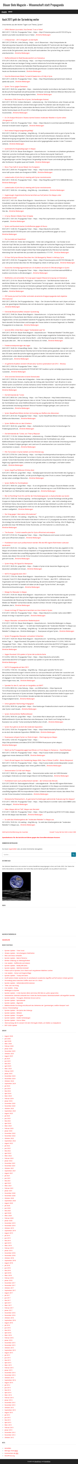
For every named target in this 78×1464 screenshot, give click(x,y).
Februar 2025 (9, 1071)
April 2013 (8, 1422)
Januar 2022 (8, 1161)
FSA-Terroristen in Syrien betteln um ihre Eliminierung (24, 452)
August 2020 (9, 1203)
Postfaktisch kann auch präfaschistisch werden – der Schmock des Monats (31, 781)
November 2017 (10, 1285)
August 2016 (9, 1323)
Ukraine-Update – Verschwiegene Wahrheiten (20, 953)
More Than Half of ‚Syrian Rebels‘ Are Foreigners (22, 167)
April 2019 (8, 1243)
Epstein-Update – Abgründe (14, 1003)
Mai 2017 (8, 1300)
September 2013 (10, 1410)
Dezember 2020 (10, 1193)
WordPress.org (10, 1456)
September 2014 (10, 1380)
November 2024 (10, 1078)
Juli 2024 (7, 1086)
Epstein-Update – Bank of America (16, 958)
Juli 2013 (7, 1415)
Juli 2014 (7, 1385)
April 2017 (8, 1303)
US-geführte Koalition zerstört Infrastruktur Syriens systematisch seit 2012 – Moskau (35, 364)
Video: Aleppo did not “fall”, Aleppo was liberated (22, 809)
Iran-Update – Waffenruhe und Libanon (17, 963)
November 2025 (10, 1051)
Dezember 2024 (10, 1076)
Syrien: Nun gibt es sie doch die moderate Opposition (24, 727)
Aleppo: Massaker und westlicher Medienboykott (22, 620)
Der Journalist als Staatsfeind (15, 239)
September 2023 (10, 1111)
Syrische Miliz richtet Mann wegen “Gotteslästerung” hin (25, 330)
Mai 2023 (8, 1121)
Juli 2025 (7, 1058)
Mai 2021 (8, 1181)
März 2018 (8, 1275)
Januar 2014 (8, 1400)
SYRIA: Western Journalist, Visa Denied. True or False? (24, 29)
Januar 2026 (8, 1049)
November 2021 (10, 1166)
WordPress (37, 1461)
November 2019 (10, 1225)
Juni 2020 (8, 1208)
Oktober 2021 (9, 1168)
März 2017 (8, 1305)
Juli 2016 (7, 1325)
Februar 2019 (9, 1248)
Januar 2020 (8, 1220)
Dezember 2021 (10, 1163)
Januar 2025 (8, 1073)
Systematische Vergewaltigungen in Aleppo (20, 149)
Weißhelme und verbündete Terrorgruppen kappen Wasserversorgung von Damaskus (36, 278)
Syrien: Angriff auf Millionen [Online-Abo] (19, 470)
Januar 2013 (8, 1430)
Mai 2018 (8, 1270)
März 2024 (8, 1096)
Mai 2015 (8, 1360)
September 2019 (10, 1230)
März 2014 (8, 1395)
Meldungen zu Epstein (12, 990)
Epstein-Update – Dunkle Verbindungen (17, 1018)
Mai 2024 (8, 1091)
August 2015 (9, 1353)
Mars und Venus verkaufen (13, 955)
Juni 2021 (8, 1178)
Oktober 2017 (9, 1288)
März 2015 (8, 1365)
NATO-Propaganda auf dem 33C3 (17, 667)
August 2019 (9, 1233)
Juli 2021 (7, 1176)
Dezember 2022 (10, 1133)
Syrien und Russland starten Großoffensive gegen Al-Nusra (26, 226)
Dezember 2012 (10, 1432)
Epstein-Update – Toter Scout (14, 950)
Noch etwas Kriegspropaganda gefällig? (19, 131)
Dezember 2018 (10, 1253)
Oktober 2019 (9, 1228)
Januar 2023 (8, 1131)
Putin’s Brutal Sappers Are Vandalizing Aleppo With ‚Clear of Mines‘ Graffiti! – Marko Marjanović (39, 760)
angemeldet (13, 849)
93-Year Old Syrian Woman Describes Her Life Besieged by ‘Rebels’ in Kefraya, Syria (34, 257)
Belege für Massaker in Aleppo (16, 592)
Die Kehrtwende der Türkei (14, 395)
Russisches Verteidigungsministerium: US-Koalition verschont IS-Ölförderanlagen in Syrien (37, 268)
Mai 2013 (8, 1420)
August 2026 (9, 1036)
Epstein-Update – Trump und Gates (16, 975)
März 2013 (8, 1425)
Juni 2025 (8, 1061)
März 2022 (8, 1156)
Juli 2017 (7, 1295)
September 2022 (10, 1141)
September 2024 (10, 1083)
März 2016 (8, 1335)
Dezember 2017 (10, 1283)
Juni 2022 (8, 1148)
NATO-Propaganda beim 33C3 (15, 574)
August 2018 (9, 1263)
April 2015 (8, 1363)
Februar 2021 (9, 1188)
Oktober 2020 (9, 1198)
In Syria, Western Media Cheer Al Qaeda (19, 216)
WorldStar (47, 1461)
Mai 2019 (8, 1240)
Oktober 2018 (9, 1258)
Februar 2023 (9, 1128)
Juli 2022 (7, 1146)
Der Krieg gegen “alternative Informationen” (21, 514)
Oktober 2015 (9, 1348)
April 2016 (8, 1333)
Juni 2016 (8, 1328)
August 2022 (9, 1143)
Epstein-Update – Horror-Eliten (15, 1020)
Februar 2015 (9, 1368)
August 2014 (9, 1382)
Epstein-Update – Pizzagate (14, 1015)
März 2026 (8, 1043)
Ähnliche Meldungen (43, 35)
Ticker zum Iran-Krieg (12, 985)
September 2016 (10, 1320)
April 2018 (8, 1273)
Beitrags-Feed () (11, 1451)
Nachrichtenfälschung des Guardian (16, 832)
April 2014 (8, 1392)
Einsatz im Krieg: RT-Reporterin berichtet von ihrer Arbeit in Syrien (28, 610)
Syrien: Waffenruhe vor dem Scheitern (18, 423)
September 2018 (10, 1260)
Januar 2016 (8, 1340)
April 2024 (8, 1093)
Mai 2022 (8, 1151)
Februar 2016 (9, 1338)
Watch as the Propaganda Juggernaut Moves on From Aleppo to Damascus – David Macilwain (38, 750)
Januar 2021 (8, 1191)
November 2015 (10, 1345)
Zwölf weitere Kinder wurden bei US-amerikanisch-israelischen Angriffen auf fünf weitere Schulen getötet (39, 978)
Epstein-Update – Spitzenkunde (15, 1000)
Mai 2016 (8, 1330)
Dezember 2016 (10, 1313)
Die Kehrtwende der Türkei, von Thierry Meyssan (22, 434)
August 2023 (9, 1113)
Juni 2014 (8, 1388)
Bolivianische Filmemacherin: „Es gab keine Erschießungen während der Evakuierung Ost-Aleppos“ (40, 799)
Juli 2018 (7, 1265)
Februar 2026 (9, 1046)
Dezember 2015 (10, 1343)
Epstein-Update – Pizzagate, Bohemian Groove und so (22, 998)
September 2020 (10, 1201)
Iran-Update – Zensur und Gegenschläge (18, 973)
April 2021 (8, 1183)
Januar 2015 (8, 1370)
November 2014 (10, 1375)
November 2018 (10, 1255)
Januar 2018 (8, 1280)
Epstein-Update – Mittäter (13, 1013)
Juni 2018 (8, 1268)
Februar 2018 (9, 1278)
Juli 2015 (7, 1355)
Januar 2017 (8, 1310)
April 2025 (8, 1066)
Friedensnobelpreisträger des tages (17, 345)
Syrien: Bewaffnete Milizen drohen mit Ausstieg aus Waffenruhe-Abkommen (32, 413)
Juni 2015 (8, 1358)
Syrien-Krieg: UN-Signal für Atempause (19, 564)
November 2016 (10, 1315)
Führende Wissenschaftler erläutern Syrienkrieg (22, 312)
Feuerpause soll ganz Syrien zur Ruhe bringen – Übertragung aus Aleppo (31, 737)
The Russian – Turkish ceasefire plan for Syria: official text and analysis (30, 532)
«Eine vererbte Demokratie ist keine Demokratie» (22, 377)
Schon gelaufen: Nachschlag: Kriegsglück (19, 704)
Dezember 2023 (10, 1103)
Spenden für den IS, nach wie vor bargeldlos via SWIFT (24, 685)
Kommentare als (11, 1453)
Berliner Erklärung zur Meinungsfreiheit (17, 960)
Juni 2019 (8, 1238)
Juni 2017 (8, 1298)
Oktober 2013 (9, 1407)
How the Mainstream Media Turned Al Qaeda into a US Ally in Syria (28, 76)
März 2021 (8, 1186)
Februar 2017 (9, 1308)
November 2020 (10, 1196)
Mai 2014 (8, 1390)
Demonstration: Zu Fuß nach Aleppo (18, 771)
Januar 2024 (8, 1101)
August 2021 (9, 1173)
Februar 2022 (9, 1158)
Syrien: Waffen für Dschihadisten (16, 483)
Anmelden (8, 1448)
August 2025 (9, 1056)
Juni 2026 (8, 1039)
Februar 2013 (9, 1427)
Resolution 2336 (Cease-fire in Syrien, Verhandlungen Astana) (27, 99)
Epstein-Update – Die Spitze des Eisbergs (18, 1010)
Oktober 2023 (9, 1108)
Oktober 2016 (9, 1318)
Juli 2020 (7, 1205)
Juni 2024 (8, 1088)
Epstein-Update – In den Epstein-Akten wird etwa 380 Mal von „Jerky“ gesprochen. (32, 993)
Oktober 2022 (9, 1138)
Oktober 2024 (9, 1081)
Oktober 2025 (9, 1053)
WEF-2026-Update (11, 1025)
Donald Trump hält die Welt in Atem (61, 832)
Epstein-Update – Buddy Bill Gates (16, 965)
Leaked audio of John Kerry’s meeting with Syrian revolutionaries (28, 177)
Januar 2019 (8, 1250)
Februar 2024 (9, 1098)
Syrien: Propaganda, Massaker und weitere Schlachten (24, 636)
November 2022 (10, 1136)
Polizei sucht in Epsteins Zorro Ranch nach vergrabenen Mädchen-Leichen (29, 970)
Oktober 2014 (9, 1378)
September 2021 (10, 1171)
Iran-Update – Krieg (11, 988)
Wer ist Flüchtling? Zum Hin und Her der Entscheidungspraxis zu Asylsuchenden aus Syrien (37, 496)
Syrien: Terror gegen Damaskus (16, 86)
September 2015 (10, 1350)
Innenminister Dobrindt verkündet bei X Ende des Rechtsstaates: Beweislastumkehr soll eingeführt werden (40, 995)
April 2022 (8, 1153)
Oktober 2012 (9, 1437)
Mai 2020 (8, 1211)
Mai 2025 (8, 1063)
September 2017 (10, 1290)
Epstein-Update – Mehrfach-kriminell (16, 968)
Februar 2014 (9, 1397)
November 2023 (10, 1106)
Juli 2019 (7, 1235)
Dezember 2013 (10, 1402)
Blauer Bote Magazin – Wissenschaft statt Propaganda (33, 5)
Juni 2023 (8, 1118)
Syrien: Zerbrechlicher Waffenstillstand (18, 714)
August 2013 (9, 1412)
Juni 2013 (8, 1417)
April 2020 (8, 1213)
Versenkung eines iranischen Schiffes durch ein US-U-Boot (23, 980)
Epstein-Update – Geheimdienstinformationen (20, 983)
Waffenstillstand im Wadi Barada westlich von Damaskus (25, 58)
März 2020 (8, 1215)
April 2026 (8, 1041)
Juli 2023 (7, 1116)
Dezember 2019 (10, 1223)
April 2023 (8, 1123)
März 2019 (8, 1245)
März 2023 (8, 1126)
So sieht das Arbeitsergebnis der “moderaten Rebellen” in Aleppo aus (29, 820)
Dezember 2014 (10, 1373)
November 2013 (10, 1405)
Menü (10, 12)
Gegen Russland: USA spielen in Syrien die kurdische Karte (25, 654)
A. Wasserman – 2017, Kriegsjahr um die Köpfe (21, 40)
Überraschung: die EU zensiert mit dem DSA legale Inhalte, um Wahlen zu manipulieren (33, 1023)
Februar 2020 (9, 1218)
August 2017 (9, 1293)
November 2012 (10, 1435)
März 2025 (8, 1068)
